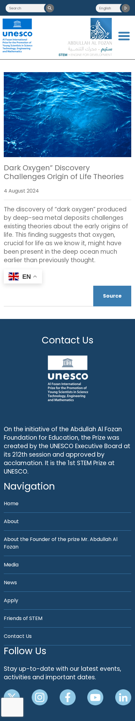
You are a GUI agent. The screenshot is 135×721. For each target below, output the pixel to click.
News (10, 582)
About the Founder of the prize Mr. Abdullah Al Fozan (60, 543)
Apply (11, 600)
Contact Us (68, 340)
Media (11, 564)
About (11, 521)
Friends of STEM (23, 618)
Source (112, 296)
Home (11, 503)
